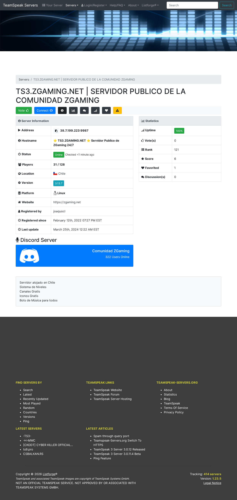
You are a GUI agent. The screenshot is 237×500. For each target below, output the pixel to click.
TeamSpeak (172, 403)
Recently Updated (35, 399)
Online (59, 154)
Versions (29, 417)
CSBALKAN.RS (33, 454)
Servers (71, 5)
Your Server (54, 5)
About (132, 5)
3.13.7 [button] (58, 183)
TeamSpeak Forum (106, 394)
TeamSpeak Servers (20, 5)
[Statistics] (73, 110)
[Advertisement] (118, 64)
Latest (27, 394)
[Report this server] (117, 110)
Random (29, 408)
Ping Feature (102, 458)
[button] (56, 131)
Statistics (170, 394)
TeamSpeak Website (108, 390)
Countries (30, 412)
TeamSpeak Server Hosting (113, 399)
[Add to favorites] (106, 110)
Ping (26, 421)
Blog (167, 399)
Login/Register (94, 5)
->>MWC (29, 440)
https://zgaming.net (67, 202)
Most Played (32, 403)
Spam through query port (111, 436)
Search (227, 5)
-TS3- (27, 436)
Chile (61, 173)
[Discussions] (84, 110)
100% (179, 130)
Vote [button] (22, 110)
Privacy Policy (174, 412)
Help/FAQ (116, 5)
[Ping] (95, 110)
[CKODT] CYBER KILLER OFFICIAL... (48, 445)
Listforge (49, 474)
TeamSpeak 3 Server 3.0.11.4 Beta (117, 454)
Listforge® (149, 5)
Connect (43, 110)
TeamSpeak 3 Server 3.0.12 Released (119, 449)
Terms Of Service (176, 408)
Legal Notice (212, 483)
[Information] (62, 110)
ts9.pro (28, 449)
